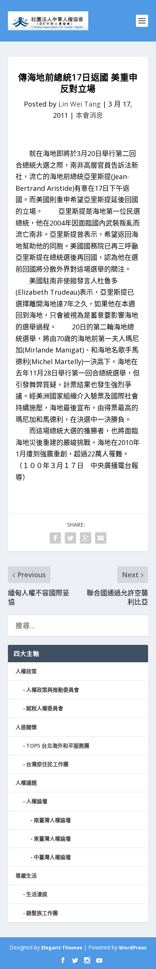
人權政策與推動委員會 (52, 689)
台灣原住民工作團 (47, 764)
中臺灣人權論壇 (52, 857)
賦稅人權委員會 (44, 708)
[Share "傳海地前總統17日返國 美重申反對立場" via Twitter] (70, 538)
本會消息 (89, 115)
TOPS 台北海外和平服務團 (57, 745)
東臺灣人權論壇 (52, 838)
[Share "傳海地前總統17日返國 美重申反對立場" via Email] (100, 538)
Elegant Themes (61, 947)
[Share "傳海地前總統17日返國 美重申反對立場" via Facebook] (55, 538)
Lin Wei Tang (79, 103)
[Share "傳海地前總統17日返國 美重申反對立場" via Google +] (85, 538)
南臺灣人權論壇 (52, 820)
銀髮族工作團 (42, 912)
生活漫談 (36, 894)
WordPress (133, 947)
